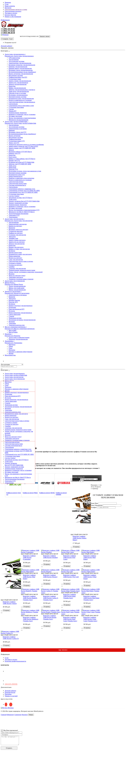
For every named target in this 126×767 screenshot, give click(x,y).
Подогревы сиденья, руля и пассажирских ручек (25, 171)
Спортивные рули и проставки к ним (21, 105)
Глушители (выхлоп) (16, 231)
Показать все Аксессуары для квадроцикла (19, 56)
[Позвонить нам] (2, 765)
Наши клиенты (10, 6)
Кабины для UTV (14, 153)
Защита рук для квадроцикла (18, 82)
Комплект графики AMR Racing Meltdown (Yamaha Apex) (30, 619)
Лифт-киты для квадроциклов (19, 91)
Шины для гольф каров (16, 288)
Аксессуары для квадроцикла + (15, 54)
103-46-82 (8, 29)
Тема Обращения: (97, 505)
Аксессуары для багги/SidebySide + (16, 121)
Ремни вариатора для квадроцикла (20, 313)
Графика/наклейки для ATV (18, 77)
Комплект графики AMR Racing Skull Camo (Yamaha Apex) (70, 619)
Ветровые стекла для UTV (17, 132)
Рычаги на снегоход (15, 258)
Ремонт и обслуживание (13, 16)
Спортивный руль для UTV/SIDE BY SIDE (23, 192)
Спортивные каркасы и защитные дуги (22, 189)
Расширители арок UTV (17, 174)
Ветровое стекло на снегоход (18, 229)
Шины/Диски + (10, 282)
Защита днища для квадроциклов (20, 81)
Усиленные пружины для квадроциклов (22, 320)
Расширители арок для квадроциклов (21, 98)
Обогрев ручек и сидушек (17, 93)
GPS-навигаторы (14, 58)
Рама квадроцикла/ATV (17, 309)
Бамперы (12, 130)
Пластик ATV (13, 302)
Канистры (12, 86)
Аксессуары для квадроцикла (15, 373)
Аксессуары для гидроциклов (15, 281)
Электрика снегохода (16, 277)
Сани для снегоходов (16, 259)
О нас (7, 4)
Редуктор (12, 311)
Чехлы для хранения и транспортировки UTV (24, 210)
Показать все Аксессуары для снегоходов (18, 220)
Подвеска (12, 251)
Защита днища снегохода (17, 240)
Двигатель (12, 236)
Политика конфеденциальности (15, 661)
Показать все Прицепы (12, 336)
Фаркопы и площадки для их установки (22, 114)
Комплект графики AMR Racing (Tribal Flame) (89, 576)
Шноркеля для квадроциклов (18, 120)
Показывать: (75, 481)
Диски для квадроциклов (17, 286)
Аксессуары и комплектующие (19, 337)
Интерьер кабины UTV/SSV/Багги (20, 151)
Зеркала (11, 150)
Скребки (11, 267)
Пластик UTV (13, 169)
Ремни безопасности (15, 176)
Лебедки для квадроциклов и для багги (22, 89)
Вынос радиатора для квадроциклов (21, 74)
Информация (5, 20)
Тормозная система (15, 318)
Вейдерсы (12, 344)
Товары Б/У (12, 111)
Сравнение (18, 714)
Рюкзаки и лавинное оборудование (20, 351)
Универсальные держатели (18, 112)
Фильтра (11, 274)
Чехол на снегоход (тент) (17, 275)
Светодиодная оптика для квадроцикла (22, 102)
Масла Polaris (13, 332)
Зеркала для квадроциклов (17, 84)
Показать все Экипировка (13, 343)
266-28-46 (8, 33)
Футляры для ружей (15, 116)
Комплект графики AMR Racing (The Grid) (71, 576)
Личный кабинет (10, 361)
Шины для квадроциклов (17, 290)
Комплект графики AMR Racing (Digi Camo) (69, 557)
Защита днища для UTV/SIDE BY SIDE (22, 148)
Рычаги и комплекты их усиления (20, 100)
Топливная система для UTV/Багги (20, 197)
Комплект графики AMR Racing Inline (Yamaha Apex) (69, 596)
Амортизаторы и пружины (18, 128)
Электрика (12, 323)
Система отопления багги (17, 185)
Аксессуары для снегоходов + (15, 219)
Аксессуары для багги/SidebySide (16, 375)
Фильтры (12, 321)
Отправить (9, 748)
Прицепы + (8, 334)
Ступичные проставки (16, 107)
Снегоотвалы (13, 104)
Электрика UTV (14, 215)
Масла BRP (12, 330)
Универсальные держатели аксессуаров (22, 270)
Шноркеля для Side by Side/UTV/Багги (22, 212)
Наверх (31, 714)
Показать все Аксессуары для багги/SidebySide (20, 123)
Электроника (13, 217)
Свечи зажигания (14, 314)
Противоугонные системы (17, 97)
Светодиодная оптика (16, 182)
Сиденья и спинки (15, 263)
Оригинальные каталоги (13, 11)
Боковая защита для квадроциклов (20, 68)
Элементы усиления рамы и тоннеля (21, 279)
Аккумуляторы (14, 59)
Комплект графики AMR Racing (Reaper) (50, 576)
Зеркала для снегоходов (17, 243)
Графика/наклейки (15, 139)
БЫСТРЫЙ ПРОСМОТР (79, 534)
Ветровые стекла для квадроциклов (21, 70)
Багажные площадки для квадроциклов (22, 65)
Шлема (11, 353)
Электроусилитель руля (16, 325)
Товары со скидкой (11, 696)
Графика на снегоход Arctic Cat (13, 493)
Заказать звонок (44, 36)
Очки (10, 348)
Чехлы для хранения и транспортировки (22, 118)
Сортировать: (75, 479)
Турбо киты (13, 199)
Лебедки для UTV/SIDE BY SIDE (20, 164)
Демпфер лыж (13, 238)
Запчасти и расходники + (13, 291)
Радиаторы (12, 307)
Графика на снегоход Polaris (30, 492)
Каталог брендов (10, 15)
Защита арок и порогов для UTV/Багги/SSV (23, 146)
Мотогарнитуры (10, 355)
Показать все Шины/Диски (14, 284)
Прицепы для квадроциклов (18, 339)
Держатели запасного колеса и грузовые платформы (26, 144)
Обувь (11, 346)
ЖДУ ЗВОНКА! (63, 650)
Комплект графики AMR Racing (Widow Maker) (80, 538)
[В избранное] (22, 566)
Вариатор (12, 228)
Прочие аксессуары (15, 252)
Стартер (11, 316)
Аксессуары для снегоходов (14, 377)
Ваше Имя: (94, 503)
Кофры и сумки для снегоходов (19, 249)
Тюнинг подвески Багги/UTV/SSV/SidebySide (24, 201)
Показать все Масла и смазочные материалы (20, 328)
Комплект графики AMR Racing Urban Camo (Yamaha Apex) (90, 619)
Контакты (8, 8)
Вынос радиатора (14, 136)
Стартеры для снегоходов (17, 268)
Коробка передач (14, 300)
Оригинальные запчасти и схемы (16, 9)
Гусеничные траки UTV (17, 141)
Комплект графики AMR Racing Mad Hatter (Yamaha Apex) (91, 598)
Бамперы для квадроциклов (18, 66)
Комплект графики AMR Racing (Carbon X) (11, 637)
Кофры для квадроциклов (17, 88)
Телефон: (94, 507)
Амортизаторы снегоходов (18, 224)
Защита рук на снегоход (17, 242)
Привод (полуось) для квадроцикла (20, 305)
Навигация (12, 167)
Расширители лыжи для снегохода (20, 254)
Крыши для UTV (14, 160)
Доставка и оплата (11, 13)
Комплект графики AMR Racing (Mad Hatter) (89, 557)
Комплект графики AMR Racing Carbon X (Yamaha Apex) (50, 598)
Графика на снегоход (16, 233)
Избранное (10, 714)
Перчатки (12, 350)
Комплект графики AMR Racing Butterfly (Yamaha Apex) (30, 598)
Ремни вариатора (14, 256)
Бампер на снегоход (15, 226)
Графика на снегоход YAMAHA (61, 493)
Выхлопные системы (16, 75)
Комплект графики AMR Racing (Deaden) (50, 556)
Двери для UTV (14, 143)
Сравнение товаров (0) (78, 477)
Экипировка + (9, 341)
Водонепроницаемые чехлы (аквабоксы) (22, 72)
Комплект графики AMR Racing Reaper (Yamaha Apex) (49, 617)
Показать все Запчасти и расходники (17, 293)
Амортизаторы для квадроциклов (20, 63)
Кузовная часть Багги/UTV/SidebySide (21, 162)
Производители (10, 692)
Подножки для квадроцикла (18, 95)
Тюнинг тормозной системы (18, 203)
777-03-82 (8, 31)
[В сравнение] (1, 612)
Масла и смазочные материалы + (16, 327)
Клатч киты (13, 157)
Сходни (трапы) (14, 196)
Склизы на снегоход (15, 265)
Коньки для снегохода (16, 247)
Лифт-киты (12, 166)
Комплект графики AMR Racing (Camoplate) (29, 557)
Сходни (11, 109)
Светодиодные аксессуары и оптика (21, 261)
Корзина (25, 714)
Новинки (8, 2)
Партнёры (8, 694)
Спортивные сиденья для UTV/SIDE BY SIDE (24, 190)
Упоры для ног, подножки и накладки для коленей (26, 272)
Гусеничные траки (15, 79)
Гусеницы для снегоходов (17, 235)
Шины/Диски (9, 380)
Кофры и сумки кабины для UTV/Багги (22, 159)
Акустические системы (16, 61)
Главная (3, 714)
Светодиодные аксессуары (18, 183)
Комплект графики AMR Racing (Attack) (10, 602)
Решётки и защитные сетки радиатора (21, 178)
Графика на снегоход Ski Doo (47, 492)
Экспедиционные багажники (18, 213)
